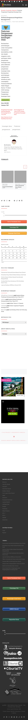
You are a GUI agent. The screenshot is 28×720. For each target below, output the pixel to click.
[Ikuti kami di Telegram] (14, 1)
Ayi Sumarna (8, 21)
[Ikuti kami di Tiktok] (17, 1)
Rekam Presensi (6, 510)
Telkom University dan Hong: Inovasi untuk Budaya (13, 559)
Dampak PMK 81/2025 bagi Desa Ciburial (11, 561)
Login (3, 530)
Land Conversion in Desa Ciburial (19, 186)
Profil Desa (4, 508)
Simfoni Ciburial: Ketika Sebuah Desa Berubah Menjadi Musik (12, 277)
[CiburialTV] (9, 1)
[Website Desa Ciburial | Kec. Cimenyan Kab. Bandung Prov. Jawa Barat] (6, 5)
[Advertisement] (14, 352)
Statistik (4, 517)
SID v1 (3, 513)
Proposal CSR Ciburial (7, 186)
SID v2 (3, 515)
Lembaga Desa (5, 504)
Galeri (3, 495)
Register (4, 532)
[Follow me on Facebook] (4, 1)
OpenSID (13, 711)
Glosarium (4, 497)
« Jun (2, 262)
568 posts (7, 152)
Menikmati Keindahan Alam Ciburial (10, 565)
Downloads (8, 10)
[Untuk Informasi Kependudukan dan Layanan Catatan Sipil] (12, 1)
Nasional (14, 10)
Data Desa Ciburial (6, 488)
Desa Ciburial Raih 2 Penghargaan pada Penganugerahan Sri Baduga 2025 (11, 568)
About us (4, 482)
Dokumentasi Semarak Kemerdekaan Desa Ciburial (13, 272)
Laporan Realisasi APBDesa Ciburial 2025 (11, 285)
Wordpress (18, 711)
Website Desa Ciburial (16, 705)
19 (9, 255)
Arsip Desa (4, 519)
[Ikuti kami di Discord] (21, 1)
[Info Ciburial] (19, 1)
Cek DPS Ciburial (6, 484)
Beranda (3, 10)
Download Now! (5, 100)
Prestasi (4, 506)
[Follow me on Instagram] (6, 1)
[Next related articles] (25, 167)
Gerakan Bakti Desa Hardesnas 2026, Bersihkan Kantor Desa (12, 281)
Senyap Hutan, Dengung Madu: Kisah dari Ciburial (13, 563)
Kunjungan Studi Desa (7, 499)
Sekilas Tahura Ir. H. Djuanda (16, 303)
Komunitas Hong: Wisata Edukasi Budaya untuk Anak (13, 274)
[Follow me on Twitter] (1, 1)
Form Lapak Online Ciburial (8, 493)
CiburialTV (4, 486)
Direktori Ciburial (6, 491)
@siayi (14, 713)
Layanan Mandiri (6, 502)
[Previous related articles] (21, 167)
